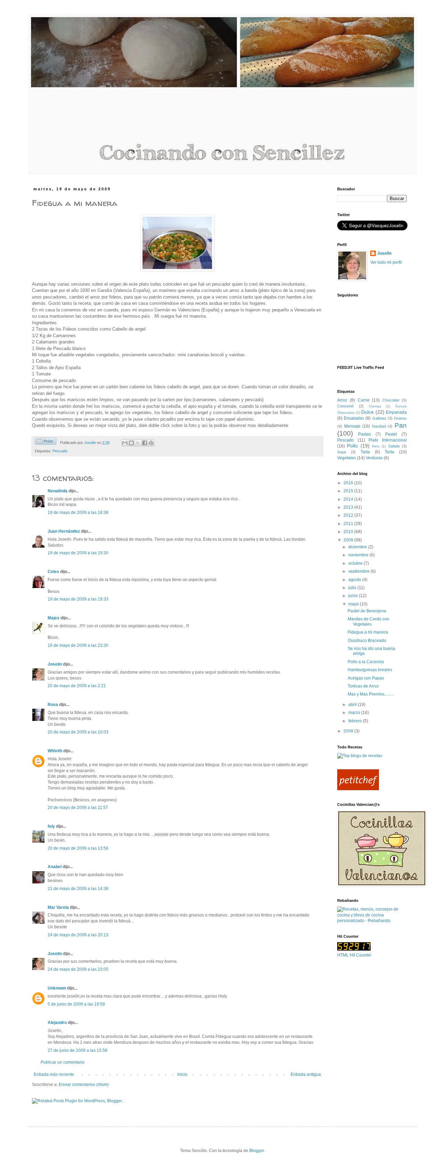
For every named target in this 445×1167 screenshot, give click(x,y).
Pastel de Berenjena (367, 611)
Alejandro (57, 1022)
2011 (348, 523)
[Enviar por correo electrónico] (124, 442)
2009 (348, 540)
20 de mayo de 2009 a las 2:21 (77, 685)
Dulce (367, 412)
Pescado (59, 451)
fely (51, 826)
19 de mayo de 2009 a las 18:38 (78, 512)
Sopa (341, 452)
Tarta (365, 452)
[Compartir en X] (138, 442)
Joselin (55, 664)
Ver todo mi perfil (386, 262)
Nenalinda (57, 491)
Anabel (55, 866)
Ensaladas (354, 418)
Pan (401, 425)
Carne (364, 400)
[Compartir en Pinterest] (151, 442)
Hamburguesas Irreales (370, 669)
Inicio (182, 1074)
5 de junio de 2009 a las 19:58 (76, 1004)
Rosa (53, 704)
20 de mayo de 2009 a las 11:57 (78, 807)
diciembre (358, 547)
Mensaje (352, 426)
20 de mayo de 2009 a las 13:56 (78, 848)
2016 (348, 483)
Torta (389, 452)
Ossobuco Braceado (367, 640)
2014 (348, 499)
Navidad (379, 426)
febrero (355, 721)
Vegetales (346, 457)
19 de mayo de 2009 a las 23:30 (78, 645)
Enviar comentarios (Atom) (84, 1084)
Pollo (352, 445)
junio (353, 595)
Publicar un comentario (62, 1062)
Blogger (256, 1150)
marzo (354, 712)
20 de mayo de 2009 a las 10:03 (78, 732)
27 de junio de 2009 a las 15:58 (77, 1050)
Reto (376, 446)
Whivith (55, 750)
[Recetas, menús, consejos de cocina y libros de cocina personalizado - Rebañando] (372, 920)
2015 (348, 491)
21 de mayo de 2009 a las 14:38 (78, 888)
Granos (400, 418)
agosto (355, 579)
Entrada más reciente (54, 1074)
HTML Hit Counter (354, 955)
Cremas (375, 406)
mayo (354, 604)
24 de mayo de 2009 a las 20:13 (78, 934)
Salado (394, 446)
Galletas (379, 418)
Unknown (57, 988)
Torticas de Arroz (363, 686)
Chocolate (390, 400)
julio (352, 587)
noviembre (359, 555)
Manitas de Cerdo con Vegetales (368, 621)
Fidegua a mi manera (368, 632)
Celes (53, 571)
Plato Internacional (388, 440)
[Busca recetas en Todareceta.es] (359, 755)
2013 (348, 507)
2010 (348, 531)
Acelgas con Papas (366, 678)
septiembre (359, 571)
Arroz (342, 400)
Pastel (391, 434)
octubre (356, 563)
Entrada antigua (306, 1074)
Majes (53, 618)
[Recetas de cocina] (358, 788)
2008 (348, 731)
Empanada (396, 412)
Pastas (364, 434)
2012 (348, 515)
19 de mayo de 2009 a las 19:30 (78, 552)
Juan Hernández (64, 531)
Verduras (374, 457)
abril (353, 704)
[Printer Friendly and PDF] (45, 442)
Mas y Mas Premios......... (371, 694)
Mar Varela (58, 907)
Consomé (345, 406)
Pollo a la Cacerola (366, 661)
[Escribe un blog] (131, 442)
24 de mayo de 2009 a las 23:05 (78, 969)
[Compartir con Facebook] (144, 442)
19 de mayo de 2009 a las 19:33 (78, 599)
